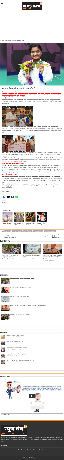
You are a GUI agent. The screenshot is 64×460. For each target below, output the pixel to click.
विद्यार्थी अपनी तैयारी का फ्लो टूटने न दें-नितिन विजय (20, 314)
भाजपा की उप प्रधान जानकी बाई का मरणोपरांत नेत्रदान (20, 287)
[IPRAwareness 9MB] (32, 396)
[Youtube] (33, 449)
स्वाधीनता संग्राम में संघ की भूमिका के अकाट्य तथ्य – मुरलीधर (10, 256)
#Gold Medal (7, 231)
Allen (24, 231)
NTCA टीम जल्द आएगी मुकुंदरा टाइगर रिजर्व (15, 335)
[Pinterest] (24, 449)
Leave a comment (28, 91)
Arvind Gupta (6, 91)
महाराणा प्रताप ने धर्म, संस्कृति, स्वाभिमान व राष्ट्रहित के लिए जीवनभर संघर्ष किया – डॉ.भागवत (52, 257)
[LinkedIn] (27, 449)
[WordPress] (42, 449)
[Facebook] (18, 449)
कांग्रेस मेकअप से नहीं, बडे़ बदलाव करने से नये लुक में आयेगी (52, 236)
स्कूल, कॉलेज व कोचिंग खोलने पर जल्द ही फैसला (16, 354)
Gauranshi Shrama (38, 231)
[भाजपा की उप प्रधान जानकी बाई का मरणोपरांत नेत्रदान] (5, 290)
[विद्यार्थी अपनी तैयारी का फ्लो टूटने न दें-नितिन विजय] (5, 317)
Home (2, 40)
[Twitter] (21, 449)
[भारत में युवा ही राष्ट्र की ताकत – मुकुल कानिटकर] (5, 299)
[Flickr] (30, 449)
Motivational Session (50, 231)
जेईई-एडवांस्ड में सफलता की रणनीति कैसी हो (15, 341)
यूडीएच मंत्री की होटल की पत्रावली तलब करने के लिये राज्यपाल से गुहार (12, 236)
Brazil (29, 231)
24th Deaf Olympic (17, 231)
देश (6, 40)
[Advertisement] (32, 26)
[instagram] (45, 449)
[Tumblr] (39, 449)
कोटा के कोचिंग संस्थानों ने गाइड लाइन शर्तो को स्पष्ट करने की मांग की (20, 360)
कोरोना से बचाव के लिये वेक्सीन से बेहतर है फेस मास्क (17, 347)
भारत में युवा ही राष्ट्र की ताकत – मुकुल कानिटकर (19, 296)
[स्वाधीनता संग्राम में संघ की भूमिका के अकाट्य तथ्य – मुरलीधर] (5, 281)
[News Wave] (32, 6)
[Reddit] (36, 449)
